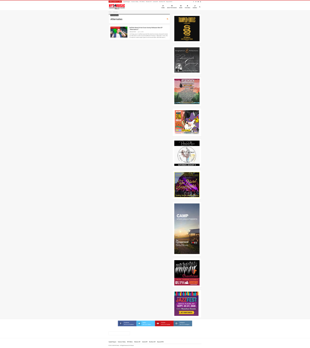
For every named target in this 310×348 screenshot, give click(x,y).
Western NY (149, 1)
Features (187, 7)
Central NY (155, 1)
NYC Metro (142, 1)
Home (163, 7)
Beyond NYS (169, 1)
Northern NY (162, 1)
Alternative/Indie (115, 27)
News (180, 7)
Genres (195, 7)
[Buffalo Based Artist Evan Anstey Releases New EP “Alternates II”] (118, 32)
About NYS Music (172, 7)
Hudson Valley (134, 1)
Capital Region (126, 1)
